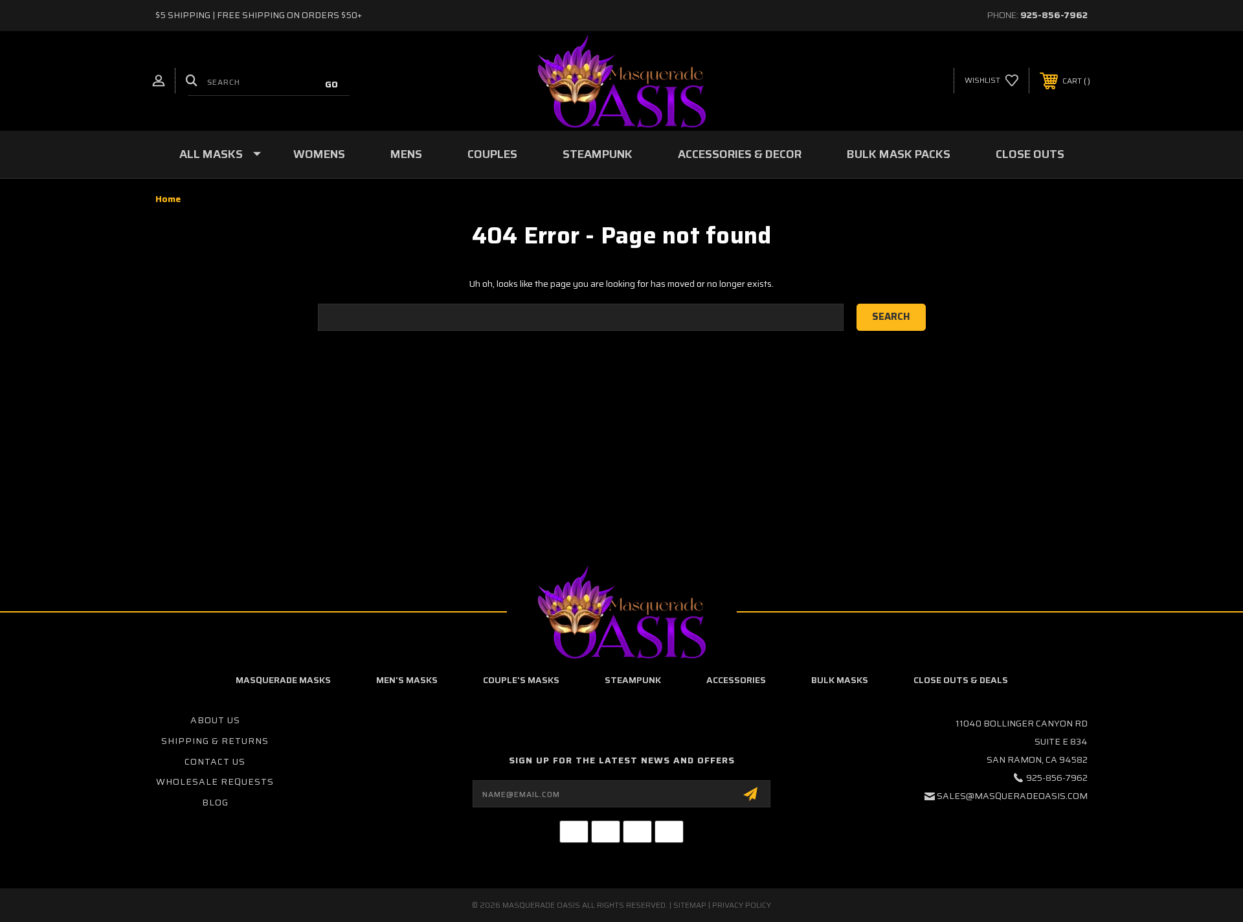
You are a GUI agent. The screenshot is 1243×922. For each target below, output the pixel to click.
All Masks (211, 154)
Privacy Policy (741, 905)
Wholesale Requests (215, 781)
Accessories (736, 680)
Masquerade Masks (283, 680)
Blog (215, 802)
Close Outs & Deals (960, 680)
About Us (215, 720)
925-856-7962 (1054, 15)
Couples (492, 154)
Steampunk (598, 154)
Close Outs (1030, 154)
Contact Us (215, 761)
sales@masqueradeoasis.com (1012, 796)
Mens (406, 154)
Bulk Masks (839, 680)
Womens (319, 154)
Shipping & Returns (215, 741)
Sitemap (689, 905)
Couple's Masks (521, 680)
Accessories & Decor (739, 154)
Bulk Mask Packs (898, 154)
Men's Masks (407, 680)
